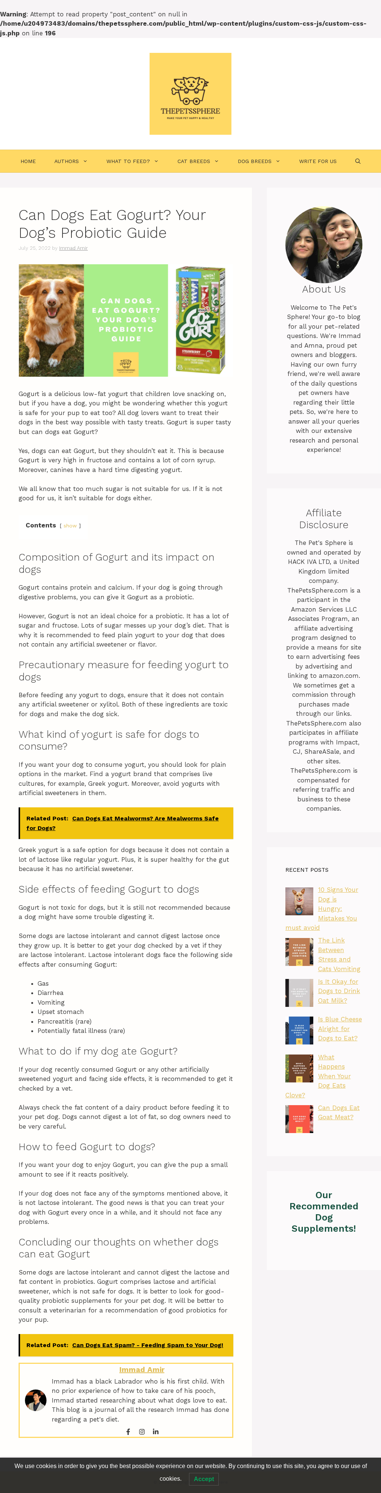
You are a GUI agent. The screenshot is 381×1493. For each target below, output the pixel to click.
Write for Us (318, 161)
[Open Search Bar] (358, 161)
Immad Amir (141, 1369)
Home (28, 161)
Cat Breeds (193, 161)
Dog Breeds (255, 161)
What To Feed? (128, 161)
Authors (66, 161)
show (70, 526)
